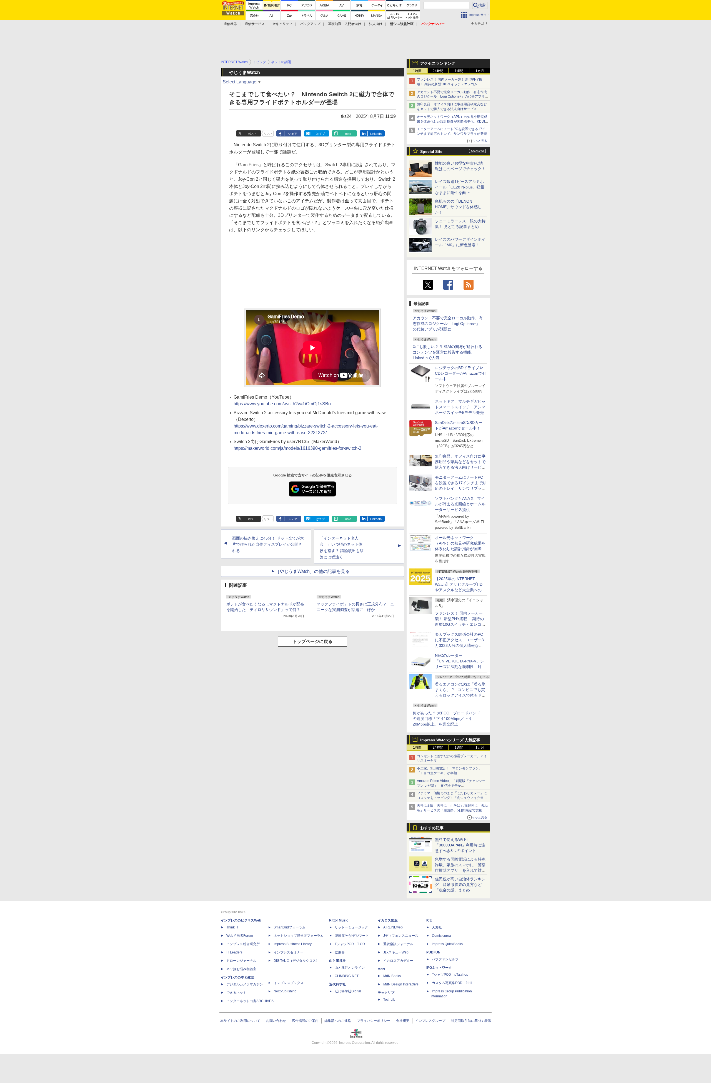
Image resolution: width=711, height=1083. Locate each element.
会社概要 (402, 1021)
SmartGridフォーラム (290, 927)
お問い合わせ (276, 1021)
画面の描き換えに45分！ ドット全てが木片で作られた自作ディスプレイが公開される (268, 544)
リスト (268, 133)
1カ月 (479, 71)
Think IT (232, 927)
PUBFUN (433, 952)
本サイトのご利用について (240, 1021)
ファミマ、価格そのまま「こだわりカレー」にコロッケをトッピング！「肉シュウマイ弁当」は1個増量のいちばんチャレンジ (452, 797)
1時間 (417, 71)
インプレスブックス (289, 983)
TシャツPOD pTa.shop (450, 975)
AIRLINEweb (393, 927)
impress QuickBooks (447, 944)
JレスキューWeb (396, 952)
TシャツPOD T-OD (350, 944)
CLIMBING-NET (347, 976)
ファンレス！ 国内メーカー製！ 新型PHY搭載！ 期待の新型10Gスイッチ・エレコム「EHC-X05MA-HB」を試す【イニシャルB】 (450, 84)
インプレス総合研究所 (243, 944)
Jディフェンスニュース (400, 936)
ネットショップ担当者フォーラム (299, 936)
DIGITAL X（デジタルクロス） (296, 961)
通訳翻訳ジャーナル (398, 944)
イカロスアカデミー (398, 961)
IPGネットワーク (439, 968)
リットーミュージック (351, 927)
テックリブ (386, 993)
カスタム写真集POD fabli (452, 983)
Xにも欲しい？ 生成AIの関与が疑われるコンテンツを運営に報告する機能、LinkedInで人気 (447, 352)
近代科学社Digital (348, 991)
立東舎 (340, 952)
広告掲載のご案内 (305, 1021)
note (348, 133)
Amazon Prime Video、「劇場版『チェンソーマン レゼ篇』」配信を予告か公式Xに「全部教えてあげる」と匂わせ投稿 (451, 785)
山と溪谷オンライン (350, 968)
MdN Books (392, 976)
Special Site (431, 151)
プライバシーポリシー (373, 1021)
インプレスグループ (430, 1021)
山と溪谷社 (337, 961)
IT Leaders (234, 952)
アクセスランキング (437, 63)
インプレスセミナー (289, 952)
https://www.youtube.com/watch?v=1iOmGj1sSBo (282, 403)
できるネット (236, 993)
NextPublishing (285, 991)
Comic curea (441, 936)
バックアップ (310, 24)
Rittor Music (338, 920)
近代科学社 (337, 984)
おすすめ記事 (432, 828)
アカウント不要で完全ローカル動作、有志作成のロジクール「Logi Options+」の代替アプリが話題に (448, 323)
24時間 (438, 71)
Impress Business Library (293, 944)
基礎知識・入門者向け (344, 24)
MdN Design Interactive (401, 984)
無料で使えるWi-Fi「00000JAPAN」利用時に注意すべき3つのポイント (460, 845)
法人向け (375, 24)
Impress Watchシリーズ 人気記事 (450, 740)
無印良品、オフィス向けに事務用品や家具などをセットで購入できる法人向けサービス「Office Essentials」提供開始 (452, 109)
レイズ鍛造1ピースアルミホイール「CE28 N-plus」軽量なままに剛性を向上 (459, 187)
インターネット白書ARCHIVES (250, 1001)
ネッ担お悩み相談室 (241, 969)
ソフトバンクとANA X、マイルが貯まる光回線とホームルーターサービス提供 (460, 504)
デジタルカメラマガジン (244, 984)
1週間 (459, 71)
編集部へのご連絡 (337, 1021)
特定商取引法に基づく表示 (471, 1021)
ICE (429, 920)
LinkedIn (376, 133)
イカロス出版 (388, 920)
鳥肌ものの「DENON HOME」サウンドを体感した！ (458, 207)
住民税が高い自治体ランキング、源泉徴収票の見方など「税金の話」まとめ (460, 884)
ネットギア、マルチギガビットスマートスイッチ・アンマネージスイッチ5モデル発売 (460, 407)
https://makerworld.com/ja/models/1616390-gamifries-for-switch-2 (297, 448)
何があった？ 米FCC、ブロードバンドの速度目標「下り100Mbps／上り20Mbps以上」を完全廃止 (446, 718)
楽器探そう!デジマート (352, 936)
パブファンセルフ (445, 959)
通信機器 (230, 24)
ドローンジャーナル (241, 961)
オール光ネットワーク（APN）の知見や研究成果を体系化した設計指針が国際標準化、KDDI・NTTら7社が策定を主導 (460, 548)
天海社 (437, 927)
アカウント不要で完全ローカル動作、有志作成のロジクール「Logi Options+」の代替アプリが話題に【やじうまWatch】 (452, 96)
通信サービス (255, 24)
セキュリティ (282, 24)
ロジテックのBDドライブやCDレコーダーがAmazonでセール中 (460, 373)
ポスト (252, 133)
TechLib (389, 1000)
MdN (381, 969)
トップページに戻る (312, 641)
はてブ (320, 133)
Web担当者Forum (239, 936)
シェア (292, 133)
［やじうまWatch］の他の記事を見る (312, 571)
